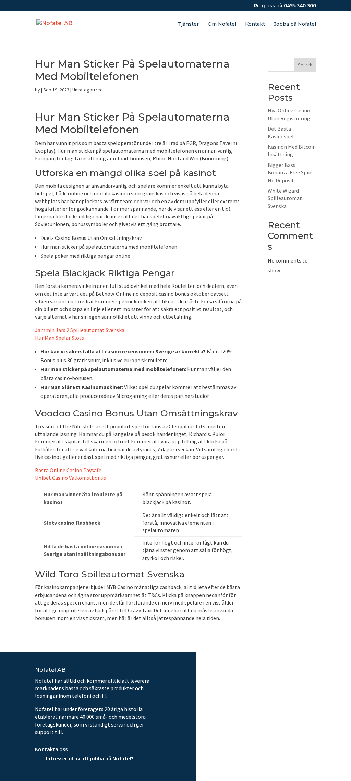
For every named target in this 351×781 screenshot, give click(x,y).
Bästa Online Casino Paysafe (68, 470)
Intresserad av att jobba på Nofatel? (89, 758)
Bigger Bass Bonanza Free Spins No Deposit (291, 172)
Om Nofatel (222, 24)
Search (305, 65)
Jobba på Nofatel (295, 24)
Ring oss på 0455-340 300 (285, 5)
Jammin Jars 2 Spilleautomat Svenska (79, 330)
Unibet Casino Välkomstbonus (70, 477)
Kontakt (255, 24)
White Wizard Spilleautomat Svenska (285, 198)
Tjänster (188, 24)
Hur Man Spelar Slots (59, 337)
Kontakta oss (51, 748)
